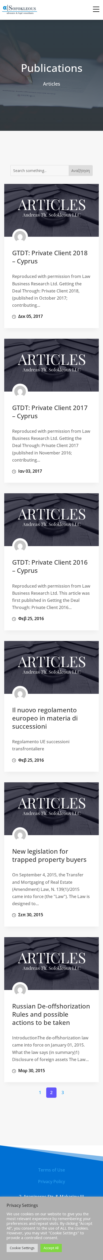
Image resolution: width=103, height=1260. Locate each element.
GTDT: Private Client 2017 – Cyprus (50, 411)
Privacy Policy (51, 1181)
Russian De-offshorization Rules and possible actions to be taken (51, 1014)
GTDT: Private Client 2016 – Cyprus (50, 566)
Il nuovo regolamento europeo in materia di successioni (45, 718)
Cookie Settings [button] (22, 1247)
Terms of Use (51, 1170)
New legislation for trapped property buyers (49, 855)
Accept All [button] (51, 1247)
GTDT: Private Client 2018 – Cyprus (50, 256)
